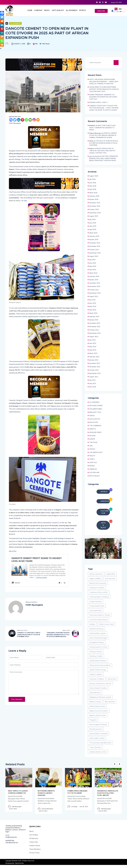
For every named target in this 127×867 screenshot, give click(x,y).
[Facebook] (11, 120)
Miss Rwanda (110, 702)
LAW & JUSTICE (94, 419)
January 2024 (93, 280)
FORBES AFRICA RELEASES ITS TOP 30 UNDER (77, 792)
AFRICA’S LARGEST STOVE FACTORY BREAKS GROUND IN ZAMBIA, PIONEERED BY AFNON (103, 135)
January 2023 (93, 320)
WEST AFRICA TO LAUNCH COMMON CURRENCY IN (18, 792)
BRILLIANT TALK (95, 412)
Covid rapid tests (95, 610)
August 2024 (93, 256)
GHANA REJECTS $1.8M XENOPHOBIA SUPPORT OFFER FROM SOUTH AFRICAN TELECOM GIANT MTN (104, 89)
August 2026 (93, 176)
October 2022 (94, 330)
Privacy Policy (34, 853)
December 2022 (94, 323)
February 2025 (94, 236)
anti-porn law (110, 578)
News (31, 831)
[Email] (30, 120)
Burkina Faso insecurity (97, 583)
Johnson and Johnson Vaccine (100, 683)
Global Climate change (97, 670)
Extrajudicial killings (96, 642)
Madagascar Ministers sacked (100, 697)
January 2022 (93, 360)
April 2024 (92, 270)
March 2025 (93, 233)
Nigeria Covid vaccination (98, 711)
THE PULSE (93, 442)
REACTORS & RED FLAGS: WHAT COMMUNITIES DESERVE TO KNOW (102, 128)
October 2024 (94, 250)
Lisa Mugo (74, 806)
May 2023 (92, 306)
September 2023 (95, 293)
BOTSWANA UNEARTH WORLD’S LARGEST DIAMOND (46, 793)
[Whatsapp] (26, 120)
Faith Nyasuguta (16, 806)
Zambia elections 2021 (97, 752)
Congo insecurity (95, 601)
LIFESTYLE (93, 462)
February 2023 (94, 316)
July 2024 (92, 260)
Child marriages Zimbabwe (99, 597)
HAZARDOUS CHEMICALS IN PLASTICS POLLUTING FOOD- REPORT (107, 793)
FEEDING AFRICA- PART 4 (98, 102)
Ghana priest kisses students (100, 665)
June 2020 (92, 387)
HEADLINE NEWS (95, 432)
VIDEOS (92, 415)
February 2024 (94, 276)
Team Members (35, 849)
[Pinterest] (22, 120)
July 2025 (92, 219)
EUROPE (92, 439)
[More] (38, 120)
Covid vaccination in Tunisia (99, 615)
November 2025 (94, 206)
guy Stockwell (94, 156)
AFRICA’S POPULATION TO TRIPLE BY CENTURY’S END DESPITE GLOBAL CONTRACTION (102, 151)
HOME (29, 10)
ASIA (91, 446)
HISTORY (92, 436)
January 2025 (93, 239)
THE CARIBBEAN (95, 426)
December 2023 (94, 283)
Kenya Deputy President (98, 688)
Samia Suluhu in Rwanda (98, 734)
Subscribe (101, 11)
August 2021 (93, 377)
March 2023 (93, 313)
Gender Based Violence (97, 661)
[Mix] (2, 37)
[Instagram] (34, 120)
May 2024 (92, 266)
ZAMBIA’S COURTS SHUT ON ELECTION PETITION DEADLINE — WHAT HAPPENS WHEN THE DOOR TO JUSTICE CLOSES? (103, 108)
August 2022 (93, 336)
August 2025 (93, 216)
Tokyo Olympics (95, 747)
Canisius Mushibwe (47, 808)
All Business (33, 838)
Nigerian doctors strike (97, 715)
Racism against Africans (98, 724)
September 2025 (95, 213)
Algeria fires (110, 574)
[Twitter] (14, 120)
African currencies (95, 574)
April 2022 (92, 350)
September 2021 (95, 373)
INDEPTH (92, 429)
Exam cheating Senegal (98, 638)
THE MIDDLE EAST (96, 452)
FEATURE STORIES (95, 405)
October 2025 (94, 209)
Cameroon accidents (96, 588)
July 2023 (92, 300)
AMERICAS (93, 469)
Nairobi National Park (97, 706)
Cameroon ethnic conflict (98, 592)
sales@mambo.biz (11, 843)
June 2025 (92, 223)
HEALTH (92, 456)
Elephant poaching (96, 629)
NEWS (46, 10)
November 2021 (94, 367)
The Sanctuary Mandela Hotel (100, 743)
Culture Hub (33, 842)
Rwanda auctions (95, 729)
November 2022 (94, 326)
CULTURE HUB (94, 472)
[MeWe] (2, 33)
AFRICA (92, 459)
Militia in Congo (95, 702)
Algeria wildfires (95, 578)
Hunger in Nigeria (95, 674)
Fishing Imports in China (98, 647)
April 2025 (92, 229)
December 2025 (94, 203)
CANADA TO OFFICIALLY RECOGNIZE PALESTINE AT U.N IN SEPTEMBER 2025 (28, 634)
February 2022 (94, 357)
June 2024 (92, 263)
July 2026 (92, 179)
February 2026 (94, 196)
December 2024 (94, 243)
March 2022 (93, 353)
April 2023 (92, 310)
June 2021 (92, 383)
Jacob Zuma (112, 679)
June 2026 (92, 183)
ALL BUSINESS (71, 10)
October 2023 (94, 290)
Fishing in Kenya (95, 651)
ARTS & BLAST (58, 10)
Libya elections (95, 693)
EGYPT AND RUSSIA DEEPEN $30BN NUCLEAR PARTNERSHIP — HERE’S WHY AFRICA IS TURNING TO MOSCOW (103, 81)
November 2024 (94, 246)
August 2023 (93, 296)
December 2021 (94, 363)
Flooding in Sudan (95, 656)
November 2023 (94, 286)
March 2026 (93, 193)
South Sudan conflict (96, 738)
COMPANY (38, 10)
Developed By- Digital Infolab (14, 863)
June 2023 (92, 303)
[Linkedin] (18, 120)
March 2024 (93, 273)
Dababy (92, 624)
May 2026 (92, 186)
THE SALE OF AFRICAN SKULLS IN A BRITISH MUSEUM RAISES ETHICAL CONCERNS (103, 143)
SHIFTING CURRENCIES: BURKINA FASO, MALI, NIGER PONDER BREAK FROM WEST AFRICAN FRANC (103, 158)
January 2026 (93, 199)
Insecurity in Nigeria (96, 679)
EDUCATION (93, 422)
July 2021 (92, 380)
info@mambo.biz (11, 837)
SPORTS (82, 10)
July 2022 (92, 340)
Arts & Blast (33, 835)
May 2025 (92, 226)
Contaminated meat (96, 606)
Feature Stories (34, 845)
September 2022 (95, 333)
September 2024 (95, 253)
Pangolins (93, 720)
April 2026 (92, 189)
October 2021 (94, 370)
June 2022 (92, 343)
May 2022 (92, 346)
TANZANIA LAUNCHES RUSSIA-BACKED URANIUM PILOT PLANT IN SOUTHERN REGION (58, 634)
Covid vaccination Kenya (98, 620)
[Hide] (1, 48)
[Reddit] (2, 21)
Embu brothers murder (97, 633)
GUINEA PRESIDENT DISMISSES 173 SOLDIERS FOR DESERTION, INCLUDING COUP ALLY (103, 97)
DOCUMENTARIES (95, 409)
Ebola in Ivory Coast (106, 624)
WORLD (92, 466)
